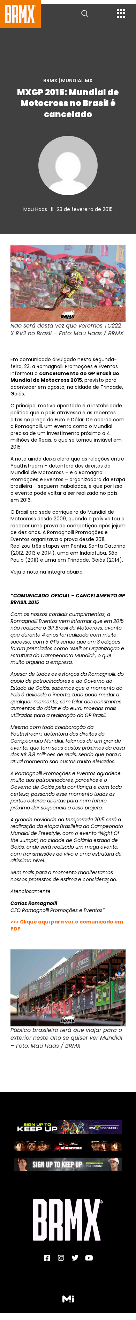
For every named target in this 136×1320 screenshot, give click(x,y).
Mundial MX (77, 80)
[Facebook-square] (47, 1258)
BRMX (50, 80)
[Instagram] (61, 1258)
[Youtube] (88, 1258)
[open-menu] (121, 14)
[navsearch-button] (85, 14)
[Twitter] (74, 1258)
